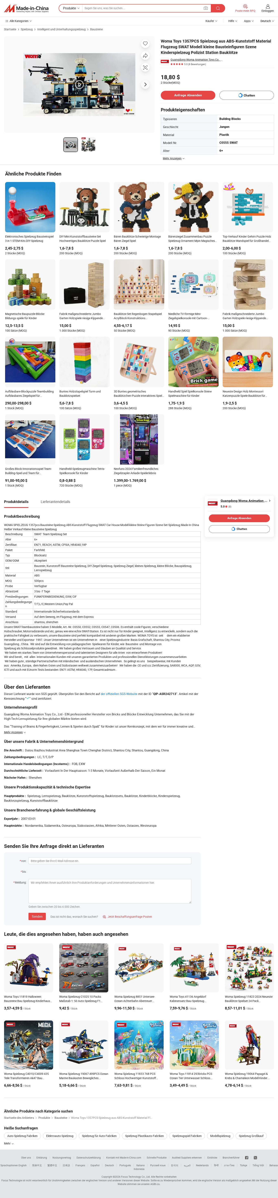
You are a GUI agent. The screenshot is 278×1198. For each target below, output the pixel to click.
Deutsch (109, 1165)
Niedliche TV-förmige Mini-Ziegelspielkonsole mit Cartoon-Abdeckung (188, 316)
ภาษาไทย (229, 1165)
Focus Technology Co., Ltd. (135, 1176)
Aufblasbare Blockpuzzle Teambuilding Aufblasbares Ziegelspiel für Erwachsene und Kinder (29, 393)
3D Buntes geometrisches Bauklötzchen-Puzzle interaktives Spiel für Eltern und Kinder (138, 393)
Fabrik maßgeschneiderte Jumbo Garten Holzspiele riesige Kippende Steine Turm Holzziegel (81, 316)
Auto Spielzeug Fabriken (22, 1136)
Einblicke (212, 1157)
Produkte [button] (69, 8)
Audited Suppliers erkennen (187, 1157)
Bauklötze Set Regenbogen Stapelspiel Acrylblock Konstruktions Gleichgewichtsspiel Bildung (138, 316)
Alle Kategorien (19, 21)
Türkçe (243, 1165)
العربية (187, 1165)
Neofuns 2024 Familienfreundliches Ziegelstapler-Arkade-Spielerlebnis (136, 471)
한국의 (174, 1165)
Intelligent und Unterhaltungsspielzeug (61, 29)
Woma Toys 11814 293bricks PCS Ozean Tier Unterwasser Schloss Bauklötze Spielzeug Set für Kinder (191, 1078)
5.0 (226, 506)
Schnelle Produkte (156, 1157)
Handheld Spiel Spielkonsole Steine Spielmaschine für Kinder (190, 393)
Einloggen (268, 11)
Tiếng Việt (258, 1165)
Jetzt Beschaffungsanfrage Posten (127, 917)
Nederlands (202, 1165)
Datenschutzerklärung (89, 1157)
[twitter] (255, 1157)
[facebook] (246, 1157)
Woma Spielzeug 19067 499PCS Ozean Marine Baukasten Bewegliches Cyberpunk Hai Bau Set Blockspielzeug (83, 1078)
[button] (206, 8)
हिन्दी (216, 1165)
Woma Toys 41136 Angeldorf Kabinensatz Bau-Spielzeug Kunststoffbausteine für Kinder (189, 1001)
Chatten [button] (249, 95)
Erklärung (41, 1157)
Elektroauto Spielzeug (59, 1136)
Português (125, 1165)
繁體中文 (52, 1165)
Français (80, 1165)
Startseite (10, 29)
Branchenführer (231, 1157)
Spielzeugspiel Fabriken (187, 1136)
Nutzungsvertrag (62, 1157)
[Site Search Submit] (218, 8)
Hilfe (231, 21)
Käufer (210, 21)
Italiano (140, 1165)
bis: (24, 872)
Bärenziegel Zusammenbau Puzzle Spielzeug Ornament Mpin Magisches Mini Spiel (191, 239)
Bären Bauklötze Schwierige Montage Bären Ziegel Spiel (137, 239)
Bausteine (96, 29)
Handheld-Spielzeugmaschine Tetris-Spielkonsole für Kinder (82, 471)
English (23, 1165)
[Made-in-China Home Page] (26, 8)
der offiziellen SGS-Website (119, 694)
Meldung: (20, 882)
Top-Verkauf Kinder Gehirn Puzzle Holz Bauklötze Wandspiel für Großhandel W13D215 (247, 239)
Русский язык (157, 1165)
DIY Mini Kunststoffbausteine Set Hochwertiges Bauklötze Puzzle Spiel (82, 239)
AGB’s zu (155, 1184)
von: (23, 861)
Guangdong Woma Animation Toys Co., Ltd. (197, 59)
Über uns (26, 1157)
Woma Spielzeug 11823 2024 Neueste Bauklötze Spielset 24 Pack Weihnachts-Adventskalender (249, 1001)
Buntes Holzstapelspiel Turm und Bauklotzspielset (80, 393)
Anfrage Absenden (188, 95)
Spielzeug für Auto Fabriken (99, 1136)
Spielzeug (27, 29)
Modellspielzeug (220, 1136)
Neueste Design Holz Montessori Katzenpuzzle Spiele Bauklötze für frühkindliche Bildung (244, 393)
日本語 (66, 1165)
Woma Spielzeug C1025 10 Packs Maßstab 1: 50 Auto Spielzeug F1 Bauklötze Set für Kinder (80, 1001)
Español (95, 1165)
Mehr (7, 1143)
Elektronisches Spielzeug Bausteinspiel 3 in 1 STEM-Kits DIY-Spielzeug (29, 239)
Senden (37, 916)
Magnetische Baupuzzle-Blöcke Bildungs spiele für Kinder (24, 316)
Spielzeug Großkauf (251, 1136)
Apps (247, 21)
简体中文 (37, 1165)
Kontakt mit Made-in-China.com (123, 1157)
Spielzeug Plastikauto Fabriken (144, 1136)
